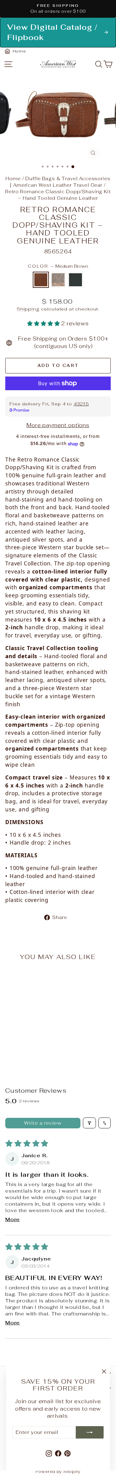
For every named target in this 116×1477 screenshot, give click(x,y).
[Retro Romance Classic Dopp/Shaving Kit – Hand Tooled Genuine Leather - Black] (34, 1049)
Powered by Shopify (58, 1471)
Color (58, 266)
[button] (44, 323)
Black (75, 279)
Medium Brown (40, 279)
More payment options (58, 425)
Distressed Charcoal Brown (58, 279)
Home (13, 178)
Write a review (42, 1123)
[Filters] (89, 1123)
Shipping (28, 309)
